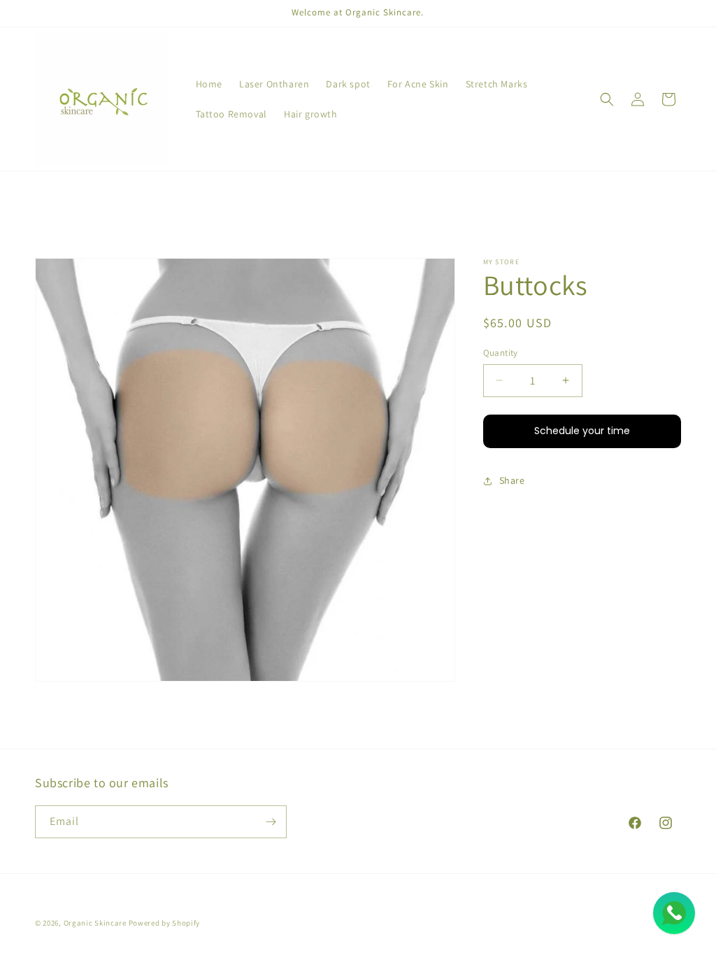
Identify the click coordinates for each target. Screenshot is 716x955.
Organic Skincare (95, 923)
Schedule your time (582, 431)
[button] (607, 99)
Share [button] (512, 480)
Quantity (500, 353)
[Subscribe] (270, 821)
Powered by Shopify (165, 923)
